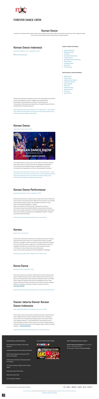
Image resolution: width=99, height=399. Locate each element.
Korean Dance (43, 109)
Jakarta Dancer (68, 93)
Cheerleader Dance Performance (72, 59)
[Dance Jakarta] (38, 344)
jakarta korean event (24, 175)
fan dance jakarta (25, 111)
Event (41, 329)
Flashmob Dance (68, 57)
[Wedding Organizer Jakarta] (44, 344)
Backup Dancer (68, 76)
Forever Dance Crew (27, 20)
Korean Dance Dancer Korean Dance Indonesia (24, 109)
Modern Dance (67, 61)
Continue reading (19, 286)
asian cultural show (18, 173)
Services (73, 387)
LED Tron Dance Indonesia (13, 378)
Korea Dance (21, 266)
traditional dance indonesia (30, 113)
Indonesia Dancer (68, 89)
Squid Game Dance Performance (15, 371)
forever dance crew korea (38, 173)
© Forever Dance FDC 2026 (49, 393)
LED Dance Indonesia (69, 82)
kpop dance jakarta (28, 177)
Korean (18, 229)
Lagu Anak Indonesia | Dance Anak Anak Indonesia (19, 350)
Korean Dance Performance (29, 189)
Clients (79, 387)
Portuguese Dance (68, 63)
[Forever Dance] (40, 344)
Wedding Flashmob (69, 52)
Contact (89, 387)
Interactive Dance (68, 87)
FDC (64, 387)
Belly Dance (67, 65)
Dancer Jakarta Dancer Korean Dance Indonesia (31, 303)
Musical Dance (67, 78)
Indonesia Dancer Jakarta (70, 80)
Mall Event (67, 85)
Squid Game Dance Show (13, 375)
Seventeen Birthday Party (70, 56)
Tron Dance (67, 54)
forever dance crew (34, 111)
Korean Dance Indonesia (28, 47)
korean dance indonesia (44, 111)
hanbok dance (48, 173)
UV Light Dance (68, 67)
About (69, 387)
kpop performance (38, 177)
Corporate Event (43, 289)
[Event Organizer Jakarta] (42, 344)
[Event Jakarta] (46, 344)
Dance (41, 172)
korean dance (33, 175)
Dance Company (68, 83)
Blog (84, 387)
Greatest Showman (69, 50)
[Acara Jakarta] (48, 344)
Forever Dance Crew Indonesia (75, 344)
